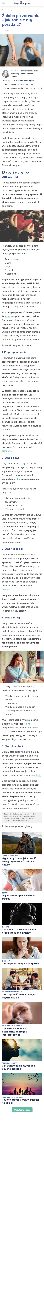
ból (18, 479)
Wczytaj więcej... (22, 1110)
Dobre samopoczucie (10, 10)
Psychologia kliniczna (12, 1026)
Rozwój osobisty (9, 1063)
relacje (37, 775)
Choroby (6, 961)
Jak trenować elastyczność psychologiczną (18, 1067)
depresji (6, 589)
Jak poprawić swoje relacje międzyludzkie (18, 996)
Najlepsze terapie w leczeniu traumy (19, 897)
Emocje (5, 927)
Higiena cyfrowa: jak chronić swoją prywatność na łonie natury (19, 861)
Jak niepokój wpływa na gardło (20, 963)
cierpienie (7, 451)
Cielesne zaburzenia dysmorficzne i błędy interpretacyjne (14, 1031)
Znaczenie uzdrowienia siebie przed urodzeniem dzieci (19, 931)
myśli (28, 723)
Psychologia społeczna (12, 1097)
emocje (9, 316)
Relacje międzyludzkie (12, 992)
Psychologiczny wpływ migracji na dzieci (20, 1101)
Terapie (5, 893)
